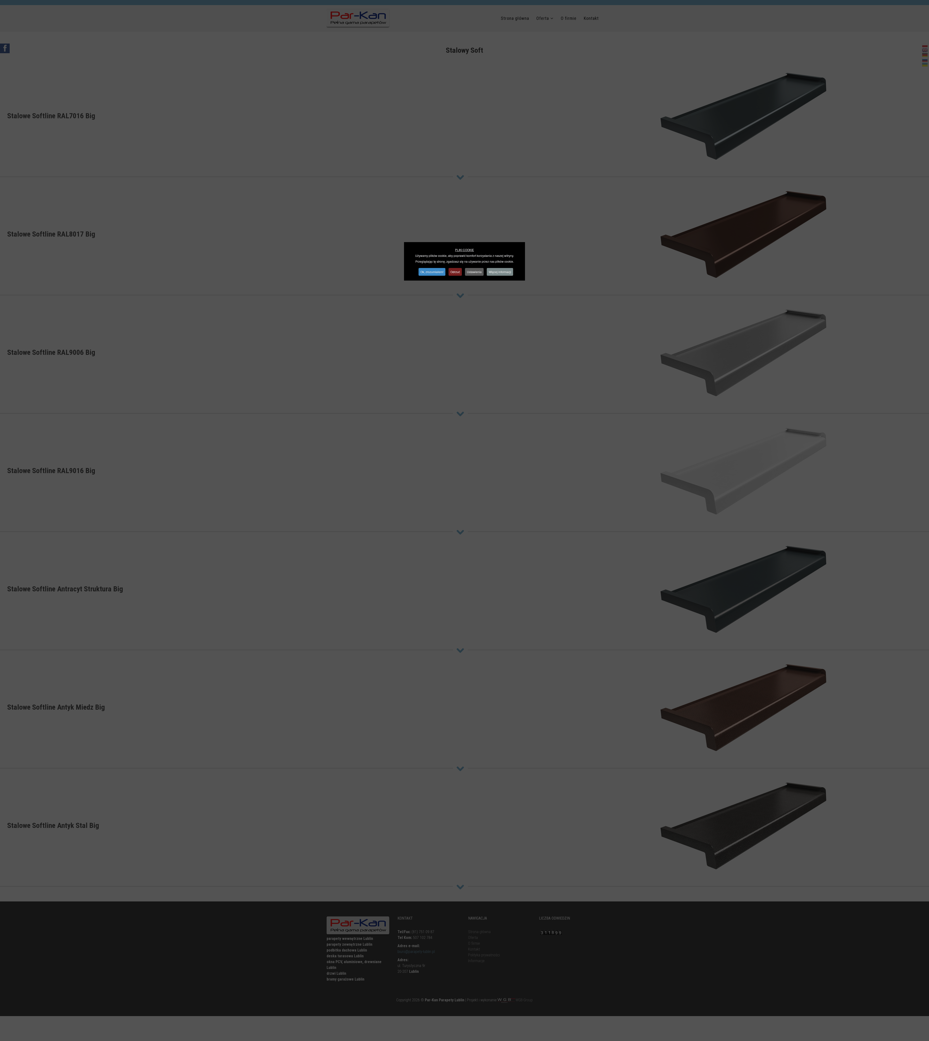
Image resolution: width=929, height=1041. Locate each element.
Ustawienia (474, 272)
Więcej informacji (500, 272)
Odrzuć (455, 272)
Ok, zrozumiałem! (431, 272)
